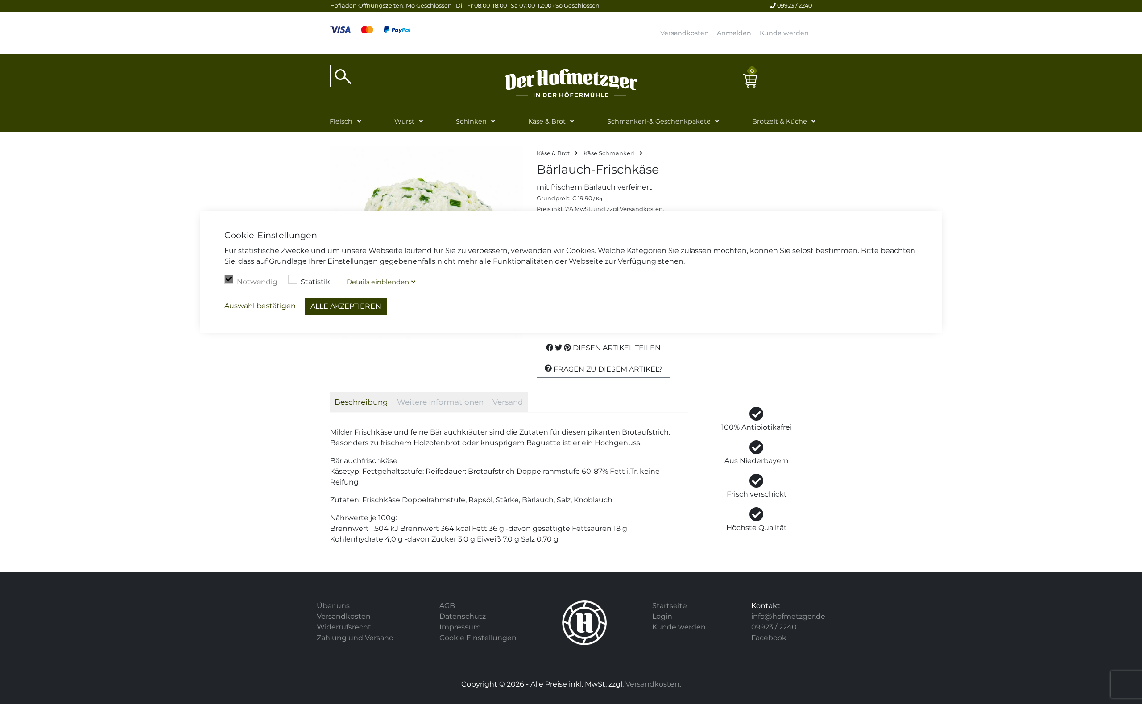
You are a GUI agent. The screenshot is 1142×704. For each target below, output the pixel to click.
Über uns (333, 605)
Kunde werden (784, 33)
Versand (507, 402)
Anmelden (734, 33)
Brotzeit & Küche (779, 121)
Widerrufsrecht (344, 627)
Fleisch (341, 121)
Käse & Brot (547, 121)
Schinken (471, 121)
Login (662, 616)
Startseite (669, 605)
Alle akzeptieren (345, 306)
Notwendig (257, 281)
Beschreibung (361, 402)
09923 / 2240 (794, 5)
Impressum (460, 627)
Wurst (404, 121)
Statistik (315, 281)
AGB (447, 605)
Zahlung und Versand (355, 638)
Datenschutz (462, 616)
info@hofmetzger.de (788, 616)
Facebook (768, 638)
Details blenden (378, 281)
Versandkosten (684, 33)
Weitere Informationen (440, 402)
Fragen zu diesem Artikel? (607, 369)
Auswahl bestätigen (260, 306)
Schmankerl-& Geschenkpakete (659, 121)
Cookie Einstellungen (478, 638)
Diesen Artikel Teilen (616, 348)
